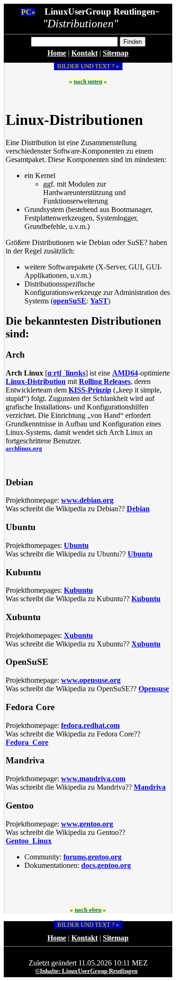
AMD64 (125, 373)
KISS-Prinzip (90, 390)
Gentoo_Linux (29, 841)
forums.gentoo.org (92, 857)
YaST (99, 301)
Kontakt (84, 53)
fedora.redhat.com (90, 725)
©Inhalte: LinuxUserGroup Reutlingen (86, 970)
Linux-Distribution (36, 381)
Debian (138, 509)
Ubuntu (76, 545)
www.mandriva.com (93, 779)
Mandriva (150, 787)
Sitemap (116, 53)
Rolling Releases (104, 381)
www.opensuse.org (91, 680)
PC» (28, 12)
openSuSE (69, 301)
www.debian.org (87, 500)
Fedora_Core (27, 742)
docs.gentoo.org (106, 865)
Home (56, 53)
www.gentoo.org (87, 824)
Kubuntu (78, 590)
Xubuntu (78, 635)
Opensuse (153, 689)
